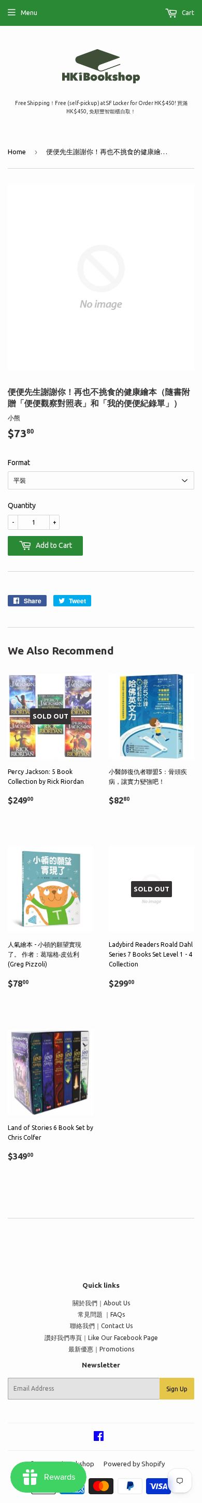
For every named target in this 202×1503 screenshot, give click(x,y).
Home (17, 151)
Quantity (22, 505)
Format (19, 462)
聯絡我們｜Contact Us (101, 1325)
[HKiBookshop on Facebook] (98, 1437)
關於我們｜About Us (101, 1303)
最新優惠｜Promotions (101, 1349)
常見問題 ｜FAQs (101, 1314)
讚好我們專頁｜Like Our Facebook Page (101, 1337)
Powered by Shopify (134, 1463)
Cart (187, 12)
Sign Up (176, 1389)
